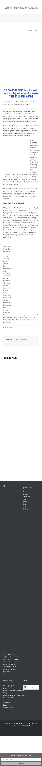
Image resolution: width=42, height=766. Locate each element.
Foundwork (7, 705)
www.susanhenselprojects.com (13, 695)
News (10, 327)
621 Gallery (23, 116)
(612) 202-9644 (13, 686)
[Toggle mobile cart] (34, 10)
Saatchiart (6, 703)
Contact (25, 509)
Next (35, 30)
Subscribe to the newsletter (21, 755)
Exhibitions (26, 497)
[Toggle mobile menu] (38, 10)
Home (25, 492)
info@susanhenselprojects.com (13, 691)
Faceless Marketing (24, 725)
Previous (29, 30)
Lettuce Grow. (23, 213)
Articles (5, 327)
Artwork (25, 494)
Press (24, 499)
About (25, 506)
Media (25, 502)
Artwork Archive (8, 707)
